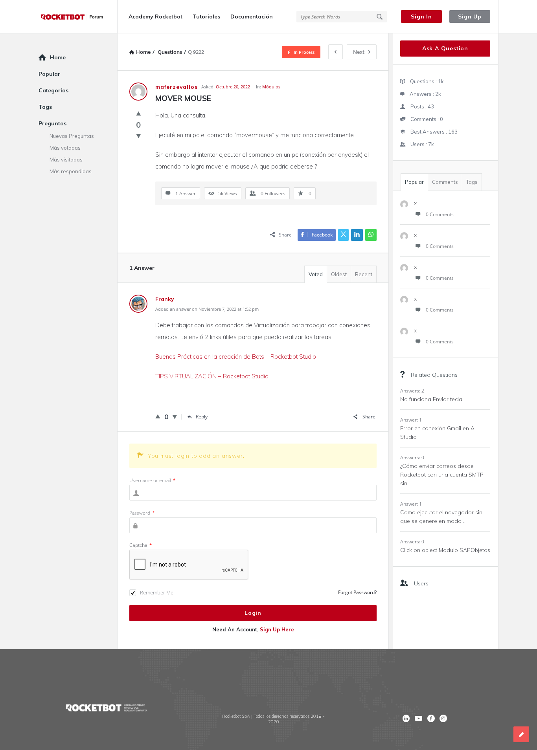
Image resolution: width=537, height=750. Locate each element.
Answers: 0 (412, 457)
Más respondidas (71, 171)
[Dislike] (138, 135)
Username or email (152, 480)
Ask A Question (445, 48)
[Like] (138, 113)
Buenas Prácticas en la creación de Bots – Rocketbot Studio (235, 356)
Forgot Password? (357, 592)
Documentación (251, 16)
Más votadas (65, 148)
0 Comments (440, 214)
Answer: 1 (411, 419)
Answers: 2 (412, 390)
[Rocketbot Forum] (78, 16)
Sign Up (470, 16)
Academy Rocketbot (155, 16)
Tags (472, 182)
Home (58, 57)
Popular (414, 182)
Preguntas (52, 123)
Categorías (53, 90)
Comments (445, 182)
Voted (316, 274)
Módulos (271, 87)
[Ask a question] (521, 734)
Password (142, 513)
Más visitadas (66, 159)
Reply (202, 416)
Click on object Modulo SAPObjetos (445, 550)
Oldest (339, 274)
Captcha (140, 545)
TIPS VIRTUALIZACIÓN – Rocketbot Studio (211, 376)
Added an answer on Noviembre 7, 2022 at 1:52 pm (207, 309)
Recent (363, 274)
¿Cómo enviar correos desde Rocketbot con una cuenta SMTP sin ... (442, 474)
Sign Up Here (277, 629)
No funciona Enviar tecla (431, 399)
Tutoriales (206, 16)
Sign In (421, 16)
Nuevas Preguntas (72, 136)
